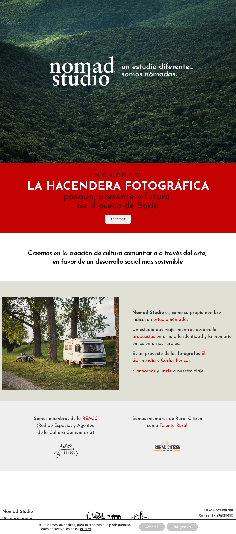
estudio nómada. (170, 319)
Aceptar (152, 527)
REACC (90, 418)
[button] (150, 11)
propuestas (143, 336)
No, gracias (182, 527)
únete (166, 371)
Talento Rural (173, 425)
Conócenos (144, 371)
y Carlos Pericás (173, 360)
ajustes (85, 529)
